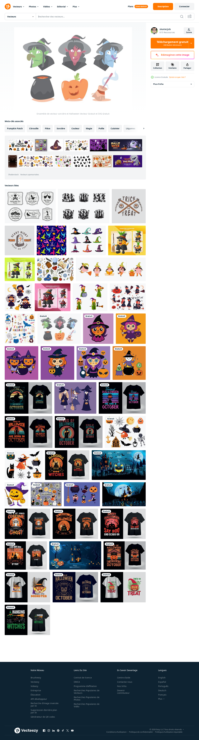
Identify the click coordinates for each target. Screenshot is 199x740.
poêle (101, 128)
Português (163, 686)
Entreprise (36, 690)
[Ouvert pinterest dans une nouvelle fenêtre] (58, 730)
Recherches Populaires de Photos (86, 698)
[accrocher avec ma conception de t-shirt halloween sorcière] (27, 620)
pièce (47, 128)
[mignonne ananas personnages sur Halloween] (127, 240)
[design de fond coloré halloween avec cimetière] (124, 494)
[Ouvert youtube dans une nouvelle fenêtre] (72, 730)
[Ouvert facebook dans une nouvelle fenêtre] (44, 730)
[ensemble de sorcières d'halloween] (75, 398)
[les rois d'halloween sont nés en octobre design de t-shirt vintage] (28, 398)
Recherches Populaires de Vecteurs (86, 691)
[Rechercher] (182, 16)
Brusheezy (36, 677)
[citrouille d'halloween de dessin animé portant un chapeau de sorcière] (16, 494)
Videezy (34, 686)
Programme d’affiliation (85, 686)
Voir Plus (127, 161)
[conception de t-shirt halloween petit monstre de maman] (27, 587)
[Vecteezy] (8, 6)
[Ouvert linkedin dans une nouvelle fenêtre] (53, 730)
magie (89, 128)
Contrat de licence (83, 677)
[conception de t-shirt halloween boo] (123, 524)
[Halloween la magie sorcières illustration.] (57, 363)
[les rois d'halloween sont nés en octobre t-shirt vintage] (125, 555)
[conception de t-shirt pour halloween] (26, 555)
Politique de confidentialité (141, 731)
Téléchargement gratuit (172, 43)
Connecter (184, 6)
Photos (32, 6)
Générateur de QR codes (43, 716)
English (162, 677)
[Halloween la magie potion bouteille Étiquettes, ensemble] (30, 206)
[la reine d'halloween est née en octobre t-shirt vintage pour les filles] (122, 398)
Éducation (36, 694)
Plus (75, 6)
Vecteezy (35, 681)
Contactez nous (124, 681)
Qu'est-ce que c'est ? (177, 77)
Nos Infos (122, 686)
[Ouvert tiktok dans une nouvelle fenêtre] (63, 730)
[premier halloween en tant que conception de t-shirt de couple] (75, 524)
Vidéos (46, 6)
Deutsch (162, 690)
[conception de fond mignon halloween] (75, 555)
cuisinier (115, 128)
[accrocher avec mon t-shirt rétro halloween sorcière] (67, 465)
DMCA (77, 681)
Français (162, 694)
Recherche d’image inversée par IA (44, 704)
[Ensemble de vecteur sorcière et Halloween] (59, 328)
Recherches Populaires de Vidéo (86, 705)
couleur (75, 128)
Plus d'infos (158, 84)
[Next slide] (141, 128)
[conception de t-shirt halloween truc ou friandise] (123, 587)
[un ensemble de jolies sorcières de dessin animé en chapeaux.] (90, 297)
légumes (130, 128)
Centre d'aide (123, 677)
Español (162, 681)
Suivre (189, 32)
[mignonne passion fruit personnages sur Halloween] (52, 297)
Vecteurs (17, 6)
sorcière (61, 128)
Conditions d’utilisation (116, 731)
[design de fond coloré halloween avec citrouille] (119, 465)
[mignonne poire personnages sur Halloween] (20, 269)
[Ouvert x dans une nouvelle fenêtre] (67, 730)
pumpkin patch (15, 128)
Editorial (61, 6)
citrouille (33, 128)
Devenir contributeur (123, 691)
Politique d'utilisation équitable (168, 731)
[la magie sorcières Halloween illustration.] (98, 328)
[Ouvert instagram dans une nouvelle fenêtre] (49, 730)
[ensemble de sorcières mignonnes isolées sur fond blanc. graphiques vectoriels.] (128, 297)
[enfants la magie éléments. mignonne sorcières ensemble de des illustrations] (111, 269)
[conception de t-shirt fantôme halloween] (27, 524)
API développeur (39, 699)
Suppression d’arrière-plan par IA (44, 711)
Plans (130, 6)
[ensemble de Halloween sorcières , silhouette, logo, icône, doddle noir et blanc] (83, 206)
